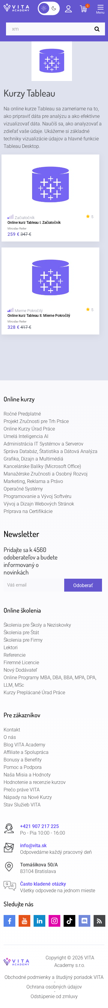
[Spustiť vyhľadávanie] (98, 28)
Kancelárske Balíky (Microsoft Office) (42, 466)
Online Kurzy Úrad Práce (29, 429)
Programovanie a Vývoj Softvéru (37, 496)
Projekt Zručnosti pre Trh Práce (36, 421)
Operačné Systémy (23, 489)
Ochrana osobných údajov (54, 987)
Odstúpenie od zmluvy (54, 996)
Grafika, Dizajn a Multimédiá (33, 459)
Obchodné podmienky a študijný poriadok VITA (54, 977)
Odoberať (83, 585)
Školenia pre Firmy (23, 640)
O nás (10, 737)
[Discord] (84, 921)
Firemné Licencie (21, 662)
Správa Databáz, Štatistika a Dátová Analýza (51, 451)
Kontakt (12, 730)
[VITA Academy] (16, 961)
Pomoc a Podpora (23, 767)
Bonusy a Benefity (23, 760)
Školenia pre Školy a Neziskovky (37, 625)
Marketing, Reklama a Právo (33, 481)
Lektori (11, 647)
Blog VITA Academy (24, 745)
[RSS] (99, 921)
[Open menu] (102, 10)
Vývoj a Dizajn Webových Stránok (39, 504)
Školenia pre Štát (21, 632)
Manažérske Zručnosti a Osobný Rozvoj (46, 474)
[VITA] (16, 8)
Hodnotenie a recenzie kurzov (35, 782)
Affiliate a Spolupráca (26, 752)
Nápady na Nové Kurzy (28, 797)
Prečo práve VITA (22, 790)
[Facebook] (9, 921)
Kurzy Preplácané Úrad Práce (34, 692)
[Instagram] (54, 921)
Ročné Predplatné (22, 414)
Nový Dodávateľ (20, 670)
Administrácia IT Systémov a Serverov (43, 444)
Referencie (15, 655)
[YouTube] (24, 921)
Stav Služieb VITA (22, 805)
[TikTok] (69, 921)
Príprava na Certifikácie (28, 511)
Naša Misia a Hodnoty (27, 775)
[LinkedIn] (39, 921)
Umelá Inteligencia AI (26, 436)
